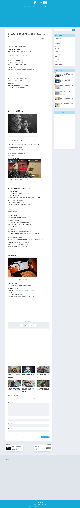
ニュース (57, 48)
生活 (34, 6)
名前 (9, 418)
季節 (57, 56)
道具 (56, 62)
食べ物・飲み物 (59, 64)
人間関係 (44, 6)
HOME (41, 502)
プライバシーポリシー (41, 504)
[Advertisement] (40, 18)
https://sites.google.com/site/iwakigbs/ (25, 290)
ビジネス (38, 6)
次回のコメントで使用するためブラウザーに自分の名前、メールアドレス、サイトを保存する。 (28, 434)
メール (10, 423)
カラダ (25, 6)
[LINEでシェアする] (35, 325)
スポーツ (57, 46)
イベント (49, 6)
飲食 (30, 6)
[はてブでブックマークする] (31, 325)
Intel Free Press (23, 279)
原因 (48, 332)
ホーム (35, 504)
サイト (9, 428)
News (54, 6)
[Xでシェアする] (21, 325)
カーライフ (58, 41)
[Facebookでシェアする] (26, 325)
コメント (10, 402)
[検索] (73, 30)
